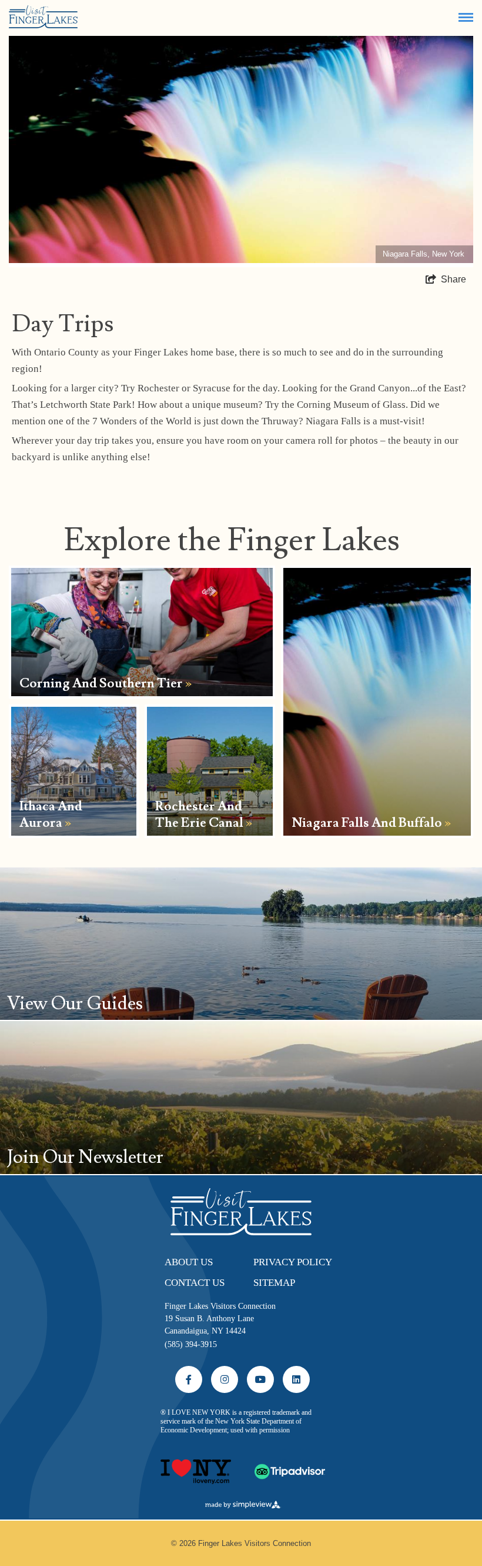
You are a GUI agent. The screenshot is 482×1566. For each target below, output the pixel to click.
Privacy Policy (292, 1262)
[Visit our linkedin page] (296, 1379)
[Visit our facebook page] (188, 1379)
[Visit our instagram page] (224, 1379)
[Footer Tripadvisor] (290, 1466)
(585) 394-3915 (191, 1344)
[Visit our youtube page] (260, 1379)
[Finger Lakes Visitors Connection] (43, 17)
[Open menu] (465, 17)
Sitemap (274, 1282)
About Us (189, 1262)
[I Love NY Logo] (195, 1466)
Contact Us (195, 1282)
